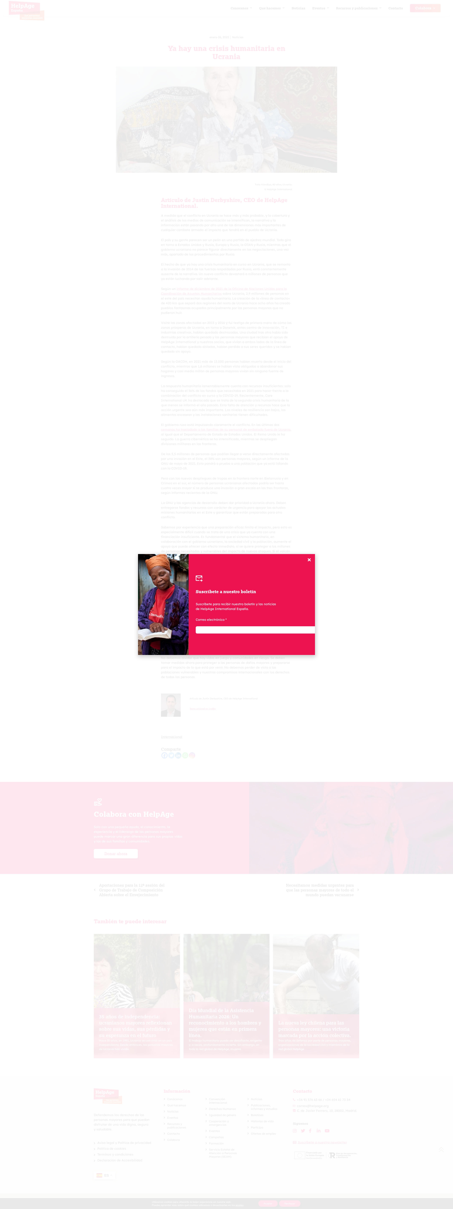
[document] (226, 604)
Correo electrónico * (211, 620)
